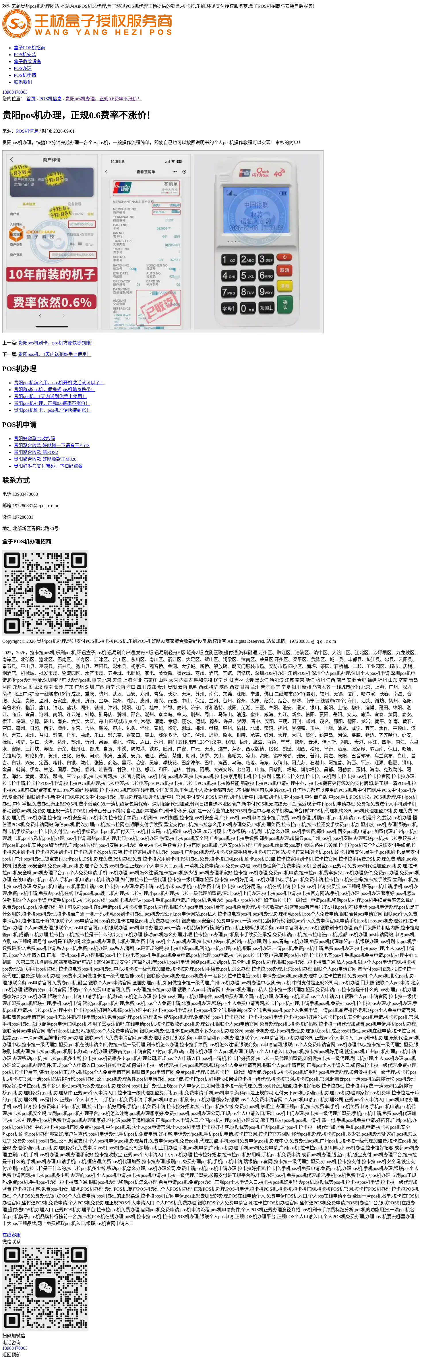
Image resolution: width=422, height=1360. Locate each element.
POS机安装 (25, 54)
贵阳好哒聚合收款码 (34, 438)
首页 (31, 98)
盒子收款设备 (27, 61)
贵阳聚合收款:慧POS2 (36, 452)
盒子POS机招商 (29, 47)
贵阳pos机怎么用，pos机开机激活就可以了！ (59, 382)
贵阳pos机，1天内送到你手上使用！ (54, 354)
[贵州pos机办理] (88, 36)
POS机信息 (50, 98)
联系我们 (23, 82)
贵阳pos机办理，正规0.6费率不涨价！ (103, 98)
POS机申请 (25, 75)
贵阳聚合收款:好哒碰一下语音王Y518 (52, 445)
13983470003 (15, 92)
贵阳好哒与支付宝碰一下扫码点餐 (48, 466)
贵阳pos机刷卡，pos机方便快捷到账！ (56, 342)
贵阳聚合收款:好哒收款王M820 (45, 459)
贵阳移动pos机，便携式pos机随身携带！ (54, 389)
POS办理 (23, 68)
